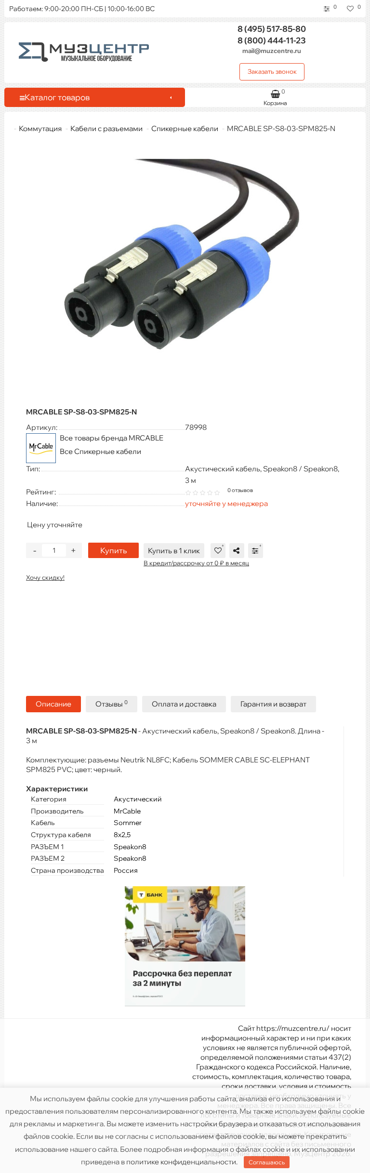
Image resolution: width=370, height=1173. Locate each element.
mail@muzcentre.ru (271, 50)
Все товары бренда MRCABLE (111, 437)
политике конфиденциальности (181, 1161)
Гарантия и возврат (273, 703)
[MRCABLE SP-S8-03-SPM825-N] (185, 270)
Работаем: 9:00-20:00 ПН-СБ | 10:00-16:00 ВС (82, 8)
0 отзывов (240, 490)
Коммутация (40, 128)
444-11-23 (272, 40)
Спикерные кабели (184, 128)
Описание (53, 703)
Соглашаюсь (267, 1162)
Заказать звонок (272, 71)
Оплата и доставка (184, 703)
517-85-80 (272, 29)
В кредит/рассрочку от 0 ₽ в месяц (196, 563)
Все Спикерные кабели (100, 451)
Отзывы (111, 704)
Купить (113, 550)
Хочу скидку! (45, 577)
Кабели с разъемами (106, 128)
